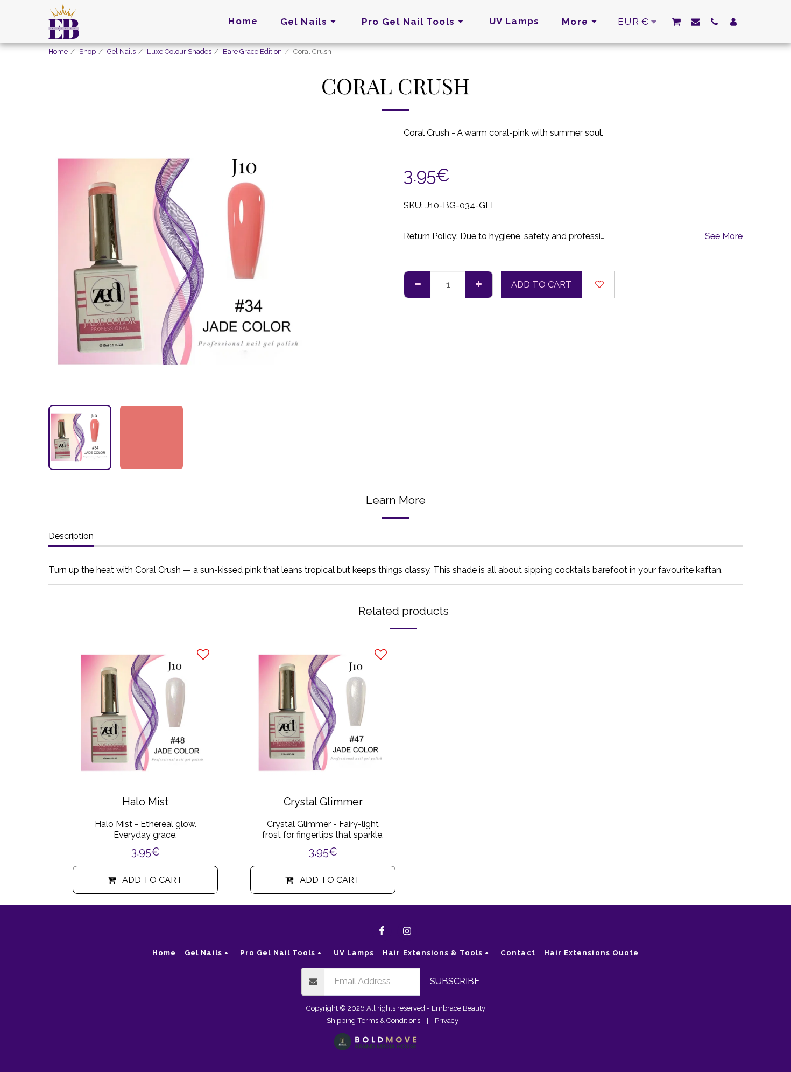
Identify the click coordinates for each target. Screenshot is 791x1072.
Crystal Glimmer (323, 801)
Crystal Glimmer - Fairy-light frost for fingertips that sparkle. (323, 829)
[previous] (65, 262)
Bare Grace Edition (252, 51)
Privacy (446, 1021)
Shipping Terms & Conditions (373, 1021)
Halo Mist (145, 801)
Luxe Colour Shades (179, 51)
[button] (676, 21)
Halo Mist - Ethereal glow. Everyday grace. (145, 829)
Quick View (145, 771)
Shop (87, 51)
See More (724, 235)
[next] (300, 262)
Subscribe (454, 981)
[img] (145, 713)
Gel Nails (121, 51)
